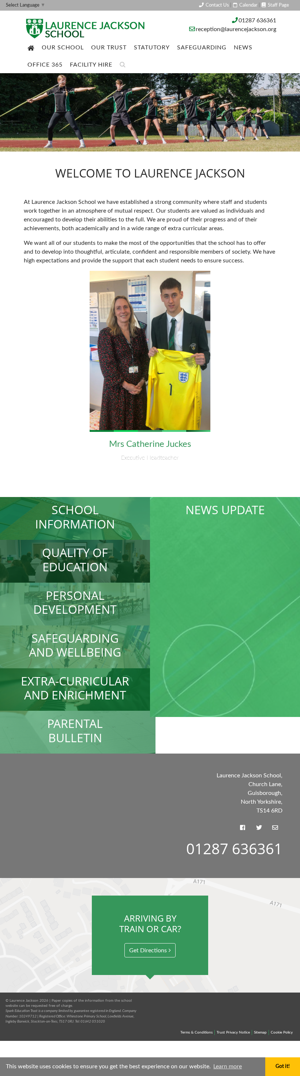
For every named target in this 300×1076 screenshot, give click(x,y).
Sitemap (260, 1032)
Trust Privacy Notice (233, 1032)
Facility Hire (91, 65)
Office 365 (45, 65)
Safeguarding (201, 48)
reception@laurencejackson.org (236, 29)
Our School (63, 48)
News (243, 48)
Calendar (248, 5)
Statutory (152, 48)
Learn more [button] (227, 1066)
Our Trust (109, 48)
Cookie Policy (282, 1032)
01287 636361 (257, 20)
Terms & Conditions (196, 1032)
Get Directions (148, 950)
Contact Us (217, 5)
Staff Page (278, 5)
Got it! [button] (282, 1066)
